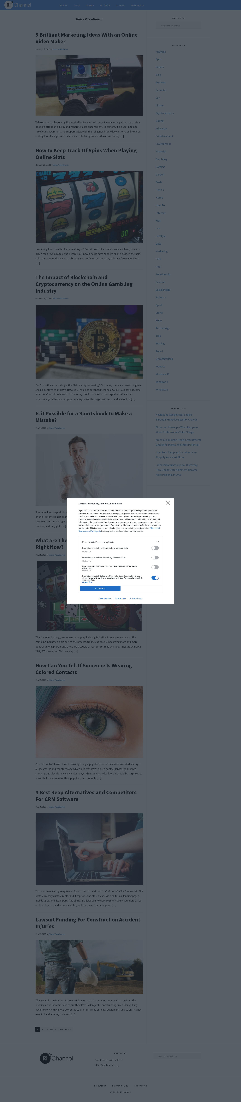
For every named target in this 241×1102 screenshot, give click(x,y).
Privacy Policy (136, 598)
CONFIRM (100, 588)
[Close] (168, 504)
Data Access (120, 598)
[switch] (155, 548)
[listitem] (120, 541)
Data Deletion (105, 598)
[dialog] (120, 551)
